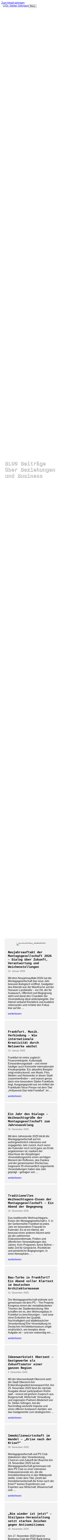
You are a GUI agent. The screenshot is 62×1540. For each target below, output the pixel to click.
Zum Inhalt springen (13, 2)
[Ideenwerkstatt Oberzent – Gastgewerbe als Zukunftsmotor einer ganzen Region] (31, 1384)
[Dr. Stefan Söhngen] (16, 5)
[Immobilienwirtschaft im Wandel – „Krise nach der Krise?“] (31, 1462)
